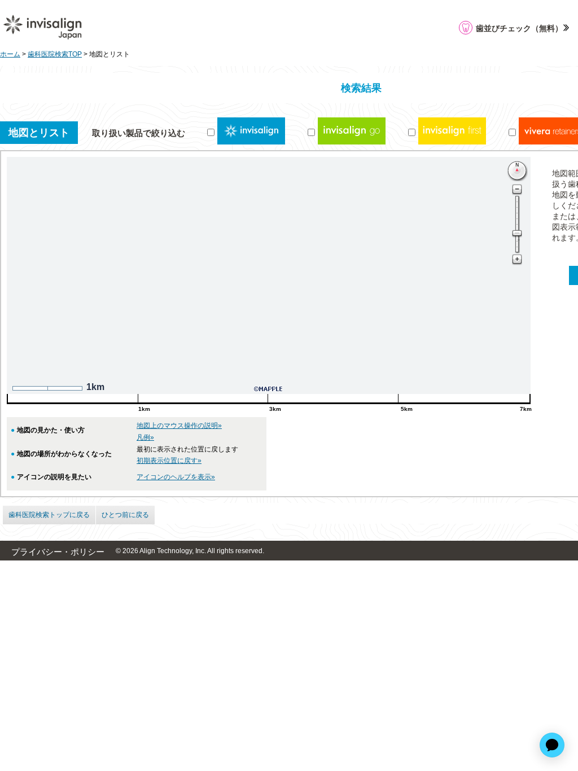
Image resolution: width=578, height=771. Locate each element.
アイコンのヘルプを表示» (176, 477)
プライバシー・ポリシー (57, 552)
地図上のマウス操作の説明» (179, 426)
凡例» (145, 437)
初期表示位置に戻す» (169, 461)
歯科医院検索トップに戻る (49, 515)
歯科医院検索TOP (55, 54)
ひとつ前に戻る (125, 515)
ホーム (10, 54)
